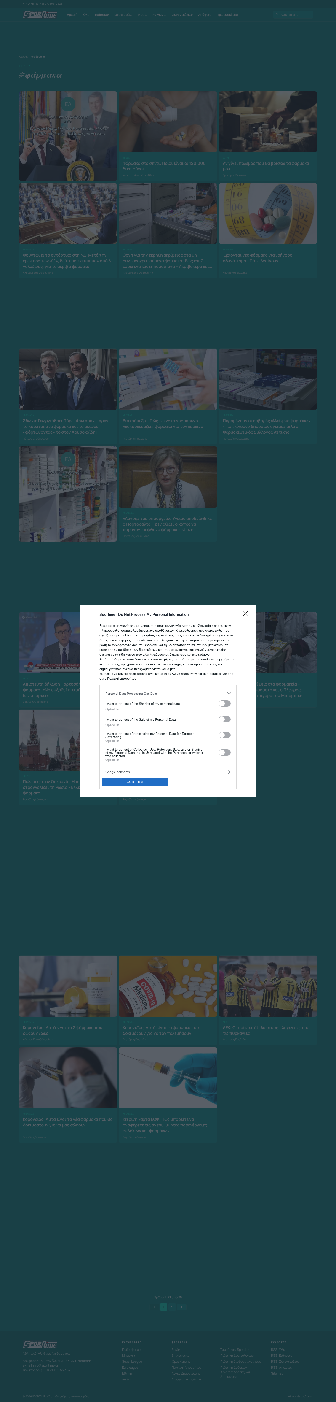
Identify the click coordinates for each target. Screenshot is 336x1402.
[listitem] (168, 693)
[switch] (225, 703)
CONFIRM (135, 781)
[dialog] (168, 701)
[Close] (247, 615)
